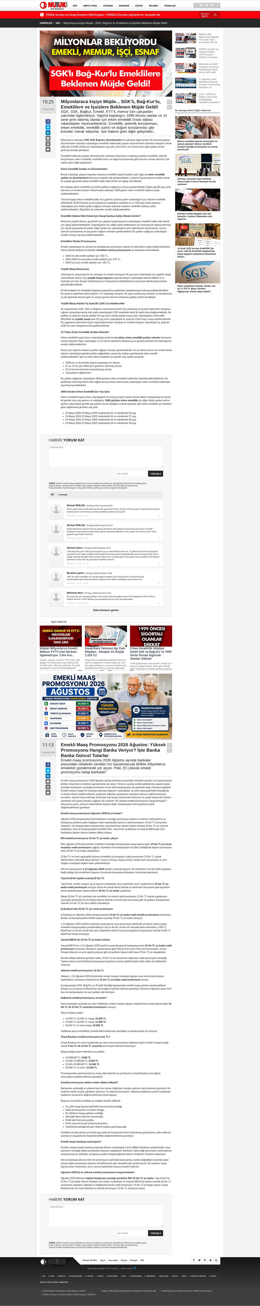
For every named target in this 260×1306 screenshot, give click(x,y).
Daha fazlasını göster (106, 610)
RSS (142, 1260)
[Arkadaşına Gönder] (48, 138)
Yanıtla (72, 515)
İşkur (184, 1276)
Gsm (124, 1276)
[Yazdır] (48, 143)
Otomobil (163, 1276)
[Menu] (196, 5)
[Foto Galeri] (206, 5)
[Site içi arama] (217, 5)
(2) (87, 603)
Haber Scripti (126, 1268)
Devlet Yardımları (198, 1276)
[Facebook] (48, 121)
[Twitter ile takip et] (199, 1260)
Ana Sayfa (113, 1260)
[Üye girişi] (210, 1260)
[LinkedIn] (48, 132)
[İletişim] (212, 5)
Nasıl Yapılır (113, 1276)
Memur (62, 1276)
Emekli (213, 1276)
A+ (169, 102)
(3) (87, 583)
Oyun (102, 1260)
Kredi (52, 1276)
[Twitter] (48, 127)
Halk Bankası (136, 1276)
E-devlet (89, 1276)
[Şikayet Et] (159, 515)
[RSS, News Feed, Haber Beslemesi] (205, 1260)
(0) (80, 515)
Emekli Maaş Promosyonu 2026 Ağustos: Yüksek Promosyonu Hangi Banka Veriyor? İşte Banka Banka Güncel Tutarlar (67, 1291)
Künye (124, 1260)
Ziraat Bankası (76, 1276)
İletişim (134, 1260)
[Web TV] (201, 5)
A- (169, 107)
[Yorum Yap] (48, 149)
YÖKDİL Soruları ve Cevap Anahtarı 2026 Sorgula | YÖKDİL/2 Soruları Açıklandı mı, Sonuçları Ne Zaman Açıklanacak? (68, 1294)
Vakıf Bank (150, 1276)
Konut (175, 1276)
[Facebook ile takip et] (194, 1260)
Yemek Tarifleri (89, 1260)
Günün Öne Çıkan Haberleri (54, 1281)
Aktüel (100, 1276)
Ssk (43, 1276)
